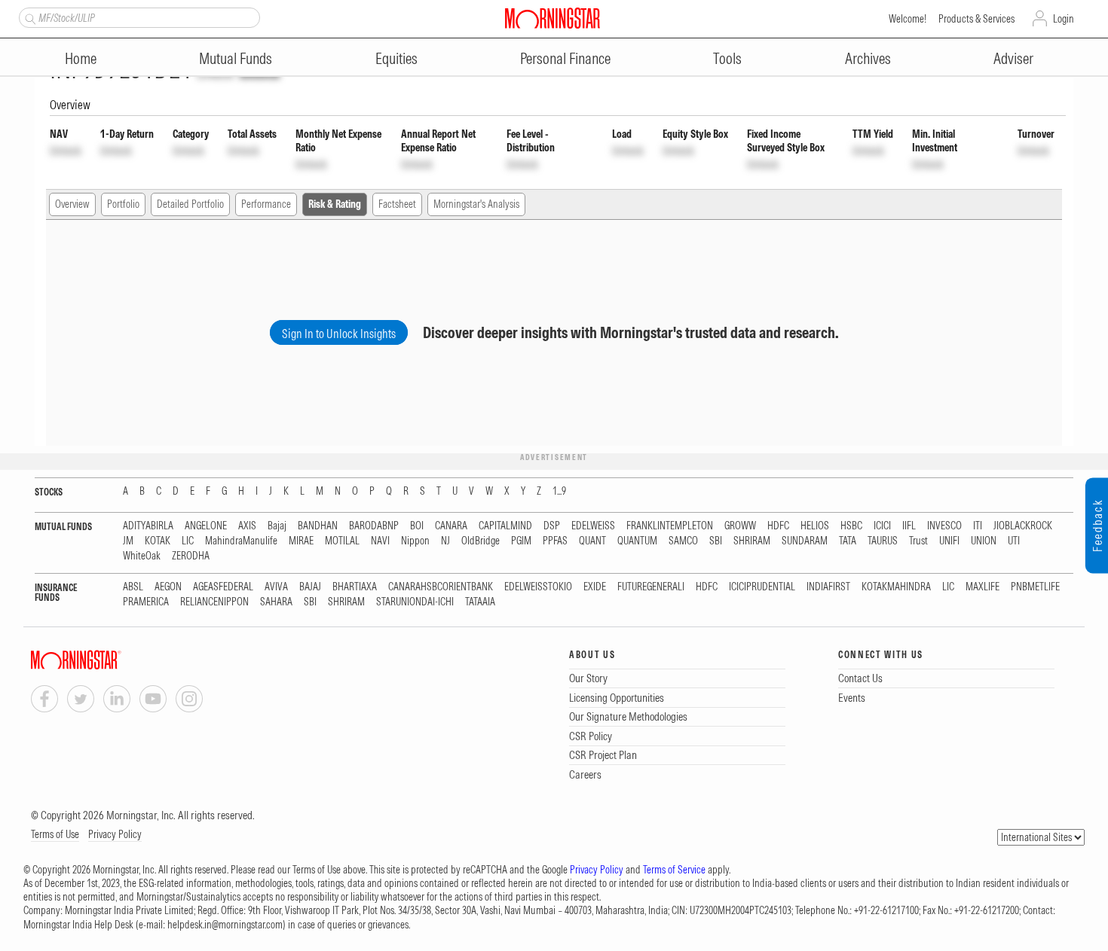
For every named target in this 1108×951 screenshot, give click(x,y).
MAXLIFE (982, 587)
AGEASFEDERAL (223, 587)
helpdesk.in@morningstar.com (225, 924)
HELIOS (814, 526)
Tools (727, 58)
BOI (417, 526)
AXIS (247, 526)
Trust (918, 541)
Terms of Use (55, 834)
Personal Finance (565, 58)
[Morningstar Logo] (552, 18)
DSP (551, 526)
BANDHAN (318, 526)
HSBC (851, 526)
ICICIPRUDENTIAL (762, 587)
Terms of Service (674, 869)
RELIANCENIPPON (214, 602)
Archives (868, 58)
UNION (983, 541)
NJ (445, 541)
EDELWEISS (593, 526)
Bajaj (277, 526)
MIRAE (301, 541)
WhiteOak (142, 556)
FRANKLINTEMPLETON (669, 526)
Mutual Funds (235, 58)
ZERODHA (191, 556)
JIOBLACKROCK (1022, 526)
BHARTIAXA (354, 587)
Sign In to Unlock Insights (339, 333)
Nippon (415, 541)
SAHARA (276, 602)
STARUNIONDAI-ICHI (415, 602)
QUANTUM (637, 541)
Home (80, 58)
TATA (847, 541)
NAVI (380, 541)
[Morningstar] (106, 660)
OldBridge (480, 541)
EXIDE (594, 587)
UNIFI (949, 541)
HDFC (778, 526)
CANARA (451, 526)
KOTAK (157, 541)
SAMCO (683, 541)
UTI (1014, 541)
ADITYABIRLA (148, 526)
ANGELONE (206, 526)
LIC (188, 541)
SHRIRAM (751, 541)
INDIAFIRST (828, 587)
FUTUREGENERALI (650, 587)
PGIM (521, 541)
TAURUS (883, 541)
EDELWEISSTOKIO (538, 587)
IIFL (909, 526)
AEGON (168, 587)
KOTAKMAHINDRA (896, 587)
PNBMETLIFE (1035, 587)
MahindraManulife (241, 541)
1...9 (559, 491)
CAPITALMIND (505, 526)
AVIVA (276, 587)
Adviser (1013, 58)
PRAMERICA (146, 602)
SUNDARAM (805, 541)
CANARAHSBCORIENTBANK (440, 587)
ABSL (133, 587)
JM (128, 541)
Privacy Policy (115, 834)
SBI (715, 541)
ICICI (882, 526)
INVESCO (944, 526)
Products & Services (976, 19)
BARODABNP (374, 526)
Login (1063, 19)
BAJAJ (310, 587)
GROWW (740, 526)
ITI (977, 526)
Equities (396, 58)
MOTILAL (342, 541)
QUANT (592, 541)
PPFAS (555, 541)
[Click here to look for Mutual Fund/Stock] (28, 17)
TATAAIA (480, 602)
